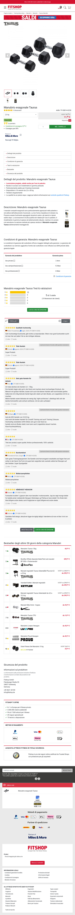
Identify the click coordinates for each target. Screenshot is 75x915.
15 (28, 292)
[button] (8, 93)
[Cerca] (65, 7)
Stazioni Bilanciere (10, 901)
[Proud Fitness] (27, 639)
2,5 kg (7, 115)
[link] (15, 732)
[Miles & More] (37, 836)
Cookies (7, 875)
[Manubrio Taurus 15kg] (15, 551)
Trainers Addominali (56, 901)
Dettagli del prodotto (14, 153)
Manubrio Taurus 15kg (28, 549)
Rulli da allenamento (34, 899)
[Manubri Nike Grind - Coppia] (15, 607)
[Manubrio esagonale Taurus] (10, 791)
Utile (8, 339)
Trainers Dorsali (10, 903)
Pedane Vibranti (10, 906)
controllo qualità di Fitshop (59, 195)
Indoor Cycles (54, 894)
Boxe (29, 896)
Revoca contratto (37, 863)
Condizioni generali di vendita (13, 873)
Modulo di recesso (10, 880)
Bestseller (10, 169)
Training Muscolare (19, 13)
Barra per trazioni (33, 903)
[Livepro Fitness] (27, 629)
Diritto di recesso (43, 877)
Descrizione (11, 157)
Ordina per (13, 321)
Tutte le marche (10, 910)
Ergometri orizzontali (56, 896)
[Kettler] (27, 586)
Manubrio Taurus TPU (28, 615)
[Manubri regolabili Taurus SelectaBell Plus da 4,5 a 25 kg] (15, 574)
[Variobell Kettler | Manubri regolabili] (15, 585)
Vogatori (8, 891)
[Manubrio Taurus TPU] (15, 617)
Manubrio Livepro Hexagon (30, 626)
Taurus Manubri (43, 13)
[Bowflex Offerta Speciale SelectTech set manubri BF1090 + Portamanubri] (15, 562)
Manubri (28, 13)
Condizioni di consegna (12, 877)
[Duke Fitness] (27, 650)
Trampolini (53, 891)
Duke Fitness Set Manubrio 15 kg (32, 646)
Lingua (65, 321)
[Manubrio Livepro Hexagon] (15, 628)
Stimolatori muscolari (56, 903)
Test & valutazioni (13, 165)
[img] (20, 135)
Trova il (14, 856)
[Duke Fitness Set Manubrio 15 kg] (15, 649)
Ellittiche (7, 889)
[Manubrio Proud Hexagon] (15, 638)
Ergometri (31, 889)
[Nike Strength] (27, 608)
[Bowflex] (27, 564)
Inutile (14, 339)
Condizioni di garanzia (15, 161)
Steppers (53, 899)
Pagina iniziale (8, 13)
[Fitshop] (15, 7)
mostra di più (26, 530)
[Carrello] (70, 7)
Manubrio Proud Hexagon (29, 636)
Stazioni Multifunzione (34, 891)
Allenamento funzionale (35, 901)
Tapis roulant (54, 889)
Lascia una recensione (37, 310)
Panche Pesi (31, 894)
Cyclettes (8, 899)
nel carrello (60, 127)
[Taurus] (11, 24)
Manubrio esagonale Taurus (28, 791)
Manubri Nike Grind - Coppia (30, 605)
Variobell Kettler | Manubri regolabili (33, 583)
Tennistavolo (9, 894)
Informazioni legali (43, 875)
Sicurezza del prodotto (15, 173)
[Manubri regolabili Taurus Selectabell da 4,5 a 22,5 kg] (15, 596)
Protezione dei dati (44, 873)
